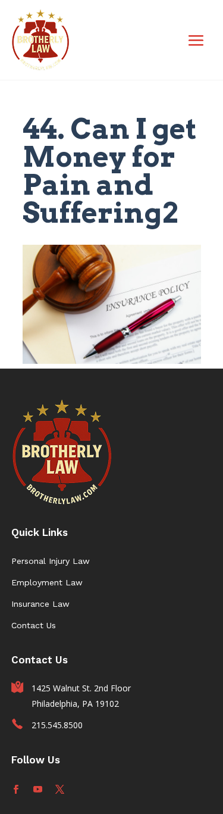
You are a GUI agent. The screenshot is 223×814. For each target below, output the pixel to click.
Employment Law (47, 582)
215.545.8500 (57, 725)
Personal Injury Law (50, 561)
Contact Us (33, 625)
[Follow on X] (59, 789)
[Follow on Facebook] (15, 789)
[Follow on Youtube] (37, 789)
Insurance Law (40, 604)
